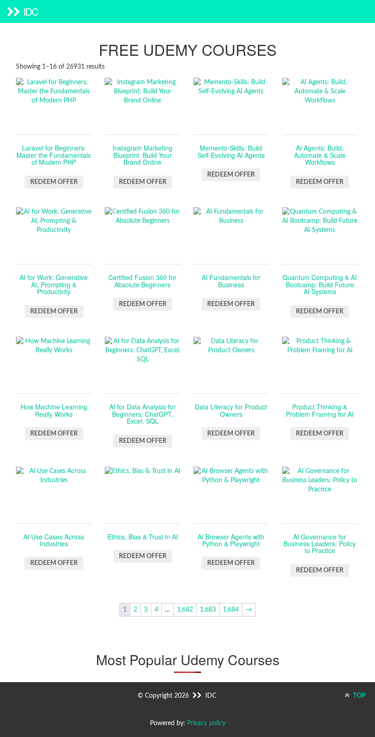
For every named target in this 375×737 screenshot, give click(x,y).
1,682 (185, 610)
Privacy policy (206, 723)
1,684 (231, 610)
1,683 (208, 610)
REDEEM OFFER (54, 182)
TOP (359, 696)
